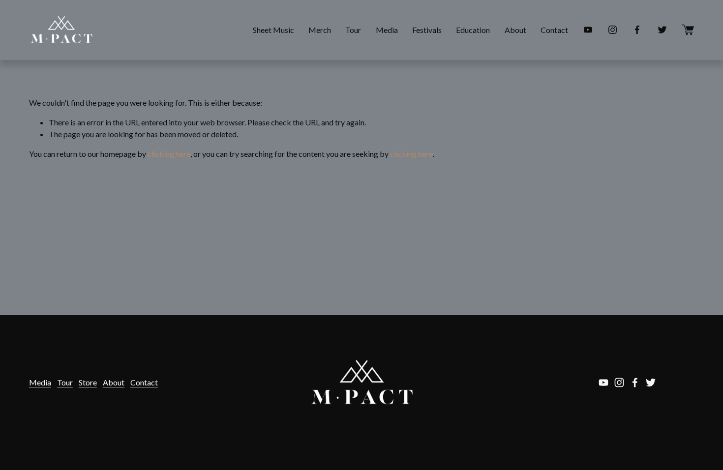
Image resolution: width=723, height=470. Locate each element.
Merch (319, 29)
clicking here (169, 153)
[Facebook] (637, 30)
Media (387, 29)
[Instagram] (612, 30)
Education (473, 29)
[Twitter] (662, 30)
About (515, 29)
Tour (353, 29)
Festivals (427, 29)
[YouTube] (588, 30)
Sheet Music (273, 29)
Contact (554, 29)
